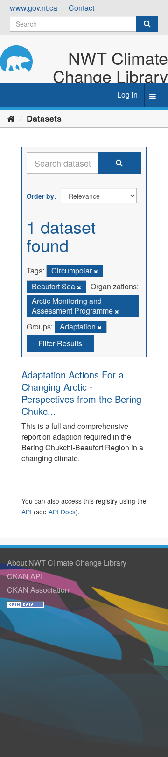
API (26, 511)
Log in (127, 94)
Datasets (44, 118)
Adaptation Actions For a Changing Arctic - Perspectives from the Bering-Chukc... (83, 393)
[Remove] (96, 271)
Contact (81, 7)
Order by (40, 196)
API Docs (62, 511)
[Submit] (147, 24)
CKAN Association (38, 589)
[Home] (11, 118)
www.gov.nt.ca (33, 7)
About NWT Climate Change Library (66, 562)
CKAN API (24, 576)
